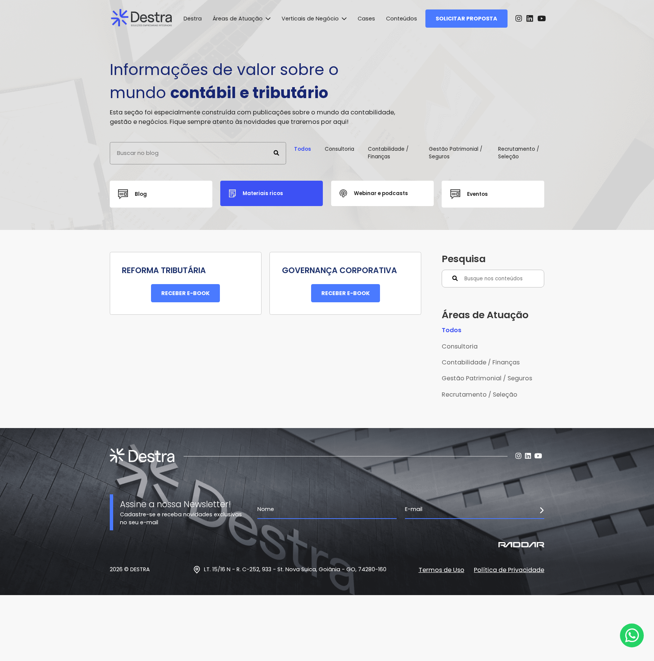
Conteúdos (401, 18)
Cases (366, 18)
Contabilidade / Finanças (388, 152)
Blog (141, 194)
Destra (193, 18)
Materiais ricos (263, 193)
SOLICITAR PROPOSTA (466, 18)
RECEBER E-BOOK (185, 293)
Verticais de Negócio (311, 18)
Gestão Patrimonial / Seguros (455, 152)
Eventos (477, 194)
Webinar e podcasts (381, 193)
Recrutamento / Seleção (518, 152)
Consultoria (339, 149)
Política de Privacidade (509, 570)
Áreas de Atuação (238, 18)
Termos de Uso (441, 570)
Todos (302, 149)
